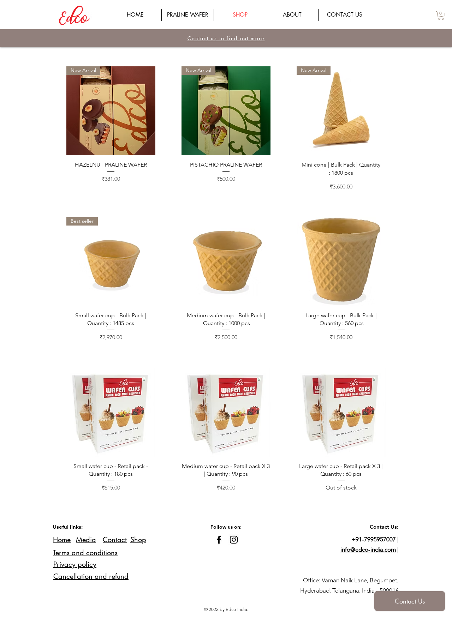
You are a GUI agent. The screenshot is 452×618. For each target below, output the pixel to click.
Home (62, 539)
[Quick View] (226, 261)
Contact (115, 539)
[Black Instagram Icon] (233, 539)
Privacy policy (74, 564)
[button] (441, 15)
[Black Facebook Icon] (219, 539)
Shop (138, 539)
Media (86, 539)
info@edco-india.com (368, 549)
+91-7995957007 (374, 539)
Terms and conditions (85, 552)
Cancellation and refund (91, 576)
